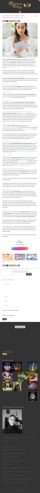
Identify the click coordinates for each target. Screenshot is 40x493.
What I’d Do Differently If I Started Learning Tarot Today (14, 453)
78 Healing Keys (16, 260)
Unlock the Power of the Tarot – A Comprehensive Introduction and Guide (7, 261)
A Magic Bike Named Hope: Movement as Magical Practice (15, 449)
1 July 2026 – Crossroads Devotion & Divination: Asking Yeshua (15, 482)
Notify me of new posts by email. (8, 315)
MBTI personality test (26, 128)
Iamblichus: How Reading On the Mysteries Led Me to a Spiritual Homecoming (18, 471)
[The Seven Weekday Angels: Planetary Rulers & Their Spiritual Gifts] (33, 386)
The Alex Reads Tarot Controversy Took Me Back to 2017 (14, 460)
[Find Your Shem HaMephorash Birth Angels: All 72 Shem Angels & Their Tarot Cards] (17, 367)
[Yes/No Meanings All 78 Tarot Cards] (7, 367)
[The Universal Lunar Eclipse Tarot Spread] (33, 396)
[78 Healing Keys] (19, 257)
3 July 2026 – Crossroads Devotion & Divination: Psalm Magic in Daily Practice (18, 478)
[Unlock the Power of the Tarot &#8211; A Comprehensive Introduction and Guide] (7, 257)
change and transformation (11, 67)
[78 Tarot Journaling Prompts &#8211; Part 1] (31, 257)
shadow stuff (24, 113)
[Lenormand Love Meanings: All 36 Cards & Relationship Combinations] (23, 376)
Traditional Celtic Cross (22, 162)
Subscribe (29, 274)
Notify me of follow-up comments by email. (10, 310)
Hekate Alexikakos (7, 464)
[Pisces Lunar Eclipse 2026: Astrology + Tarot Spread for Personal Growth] (33, 367)
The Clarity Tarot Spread (22, 160)
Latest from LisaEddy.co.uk (10, 447)
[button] (20, 12)
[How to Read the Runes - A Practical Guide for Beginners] (33, 376)
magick (32, 170)
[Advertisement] (20, 340)
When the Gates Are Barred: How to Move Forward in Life (15, 467)
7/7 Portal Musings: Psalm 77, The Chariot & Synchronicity (15, 475)
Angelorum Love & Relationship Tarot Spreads (21, 165)
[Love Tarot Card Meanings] (7, 376)
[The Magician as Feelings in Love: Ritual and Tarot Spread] (7, 386)
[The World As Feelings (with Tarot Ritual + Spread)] (17, 386)
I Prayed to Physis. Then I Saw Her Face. (11, 456)
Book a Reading (20, 248)
